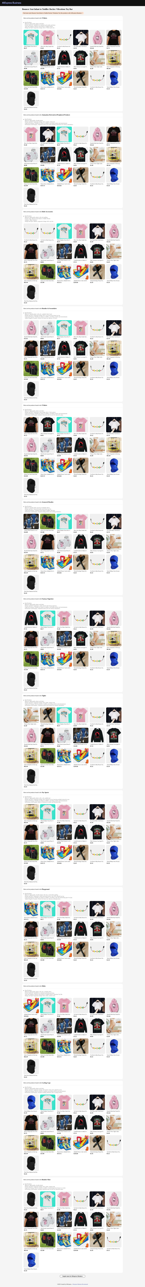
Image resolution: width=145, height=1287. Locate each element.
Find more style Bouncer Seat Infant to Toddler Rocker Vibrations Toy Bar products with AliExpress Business (52, 13)
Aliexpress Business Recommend (80, 1284)
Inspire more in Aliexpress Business (73, 1276)
